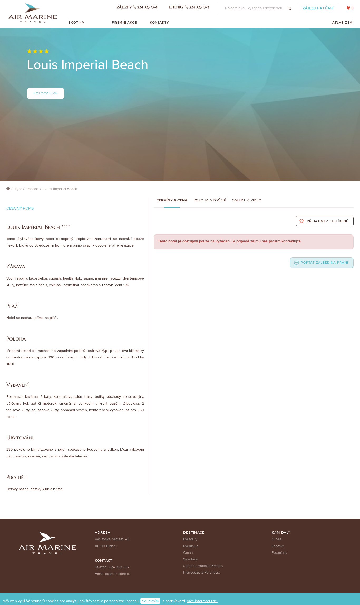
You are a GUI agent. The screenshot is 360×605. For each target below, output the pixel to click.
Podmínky (280, 552)
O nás (276, 539)
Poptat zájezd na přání (324, 263)
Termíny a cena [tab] (172, 200)
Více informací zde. (202, 601)
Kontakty (159, 23)
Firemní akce (124, 23)
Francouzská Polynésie (201, 572)
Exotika (77, 23)
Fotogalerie (45, 93)
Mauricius (190, 546)
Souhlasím (150, 601)
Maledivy (190, 539)
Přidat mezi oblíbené (327, 221)
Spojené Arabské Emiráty (203, 566)
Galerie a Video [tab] (246, 200)
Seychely (190, 559)
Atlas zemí (343, 23)
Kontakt (278, 546)
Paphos (33, 189)
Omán (188, 552)
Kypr (18, 189)
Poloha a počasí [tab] (210, 200)
